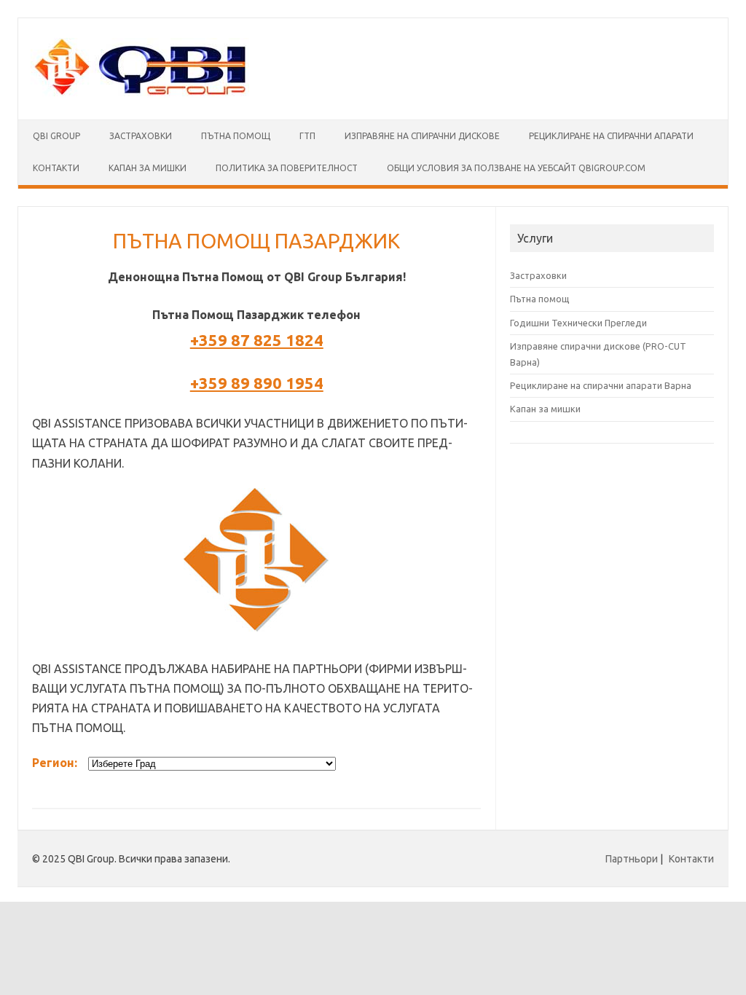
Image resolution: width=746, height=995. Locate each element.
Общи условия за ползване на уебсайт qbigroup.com (516, 168)
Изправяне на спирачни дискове (422, 136)
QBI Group (56, 136)
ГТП (307, 136)
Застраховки (140, 136)
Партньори (631, 859)
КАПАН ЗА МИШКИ (147, 168)
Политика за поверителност (287, 168)
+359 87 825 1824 (256, 340)
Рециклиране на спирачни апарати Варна (600, 385)
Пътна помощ (235, 136)
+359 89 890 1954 (256, 383)
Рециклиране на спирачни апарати (611, 136)
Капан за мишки (545, 409)
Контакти (56, 168)
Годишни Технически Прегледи (578, 323)
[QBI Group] (140, 95)
